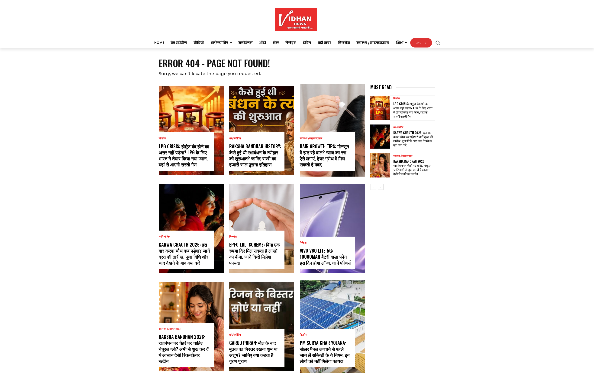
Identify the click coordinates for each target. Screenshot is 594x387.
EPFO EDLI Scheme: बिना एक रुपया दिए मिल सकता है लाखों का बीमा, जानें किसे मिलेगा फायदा (254, 253)
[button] (437, 42)
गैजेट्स (303, 242)
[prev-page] (373, 187)
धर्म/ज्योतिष (164, 236)
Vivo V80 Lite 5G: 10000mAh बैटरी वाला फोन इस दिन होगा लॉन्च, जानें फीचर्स (325, 256)
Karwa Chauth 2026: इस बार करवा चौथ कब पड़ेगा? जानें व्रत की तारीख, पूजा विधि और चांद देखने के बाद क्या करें (184, 253)
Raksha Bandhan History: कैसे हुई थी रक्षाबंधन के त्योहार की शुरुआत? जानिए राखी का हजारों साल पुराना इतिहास (255, 155)
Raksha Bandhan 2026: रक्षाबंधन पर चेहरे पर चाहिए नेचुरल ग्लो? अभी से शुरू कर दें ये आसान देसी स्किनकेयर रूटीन (184, 348)
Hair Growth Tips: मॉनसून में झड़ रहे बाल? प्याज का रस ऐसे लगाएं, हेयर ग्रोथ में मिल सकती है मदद (324, 155)
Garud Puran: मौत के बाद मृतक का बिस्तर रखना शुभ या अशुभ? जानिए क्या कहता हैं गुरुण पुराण (253, 351)
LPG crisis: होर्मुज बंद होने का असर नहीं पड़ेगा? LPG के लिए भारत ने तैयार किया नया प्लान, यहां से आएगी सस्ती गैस (184, 155)
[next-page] (381, 187)
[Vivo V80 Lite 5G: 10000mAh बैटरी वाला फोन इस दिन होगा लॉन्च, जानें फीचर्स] (332, 228)
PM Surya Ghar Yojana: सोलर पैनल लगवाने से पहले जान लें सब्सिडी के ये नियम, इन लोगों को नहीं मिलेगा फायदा (324, 351)
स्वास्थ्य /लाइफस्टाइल (170, 328)
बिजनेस (162, 138)
